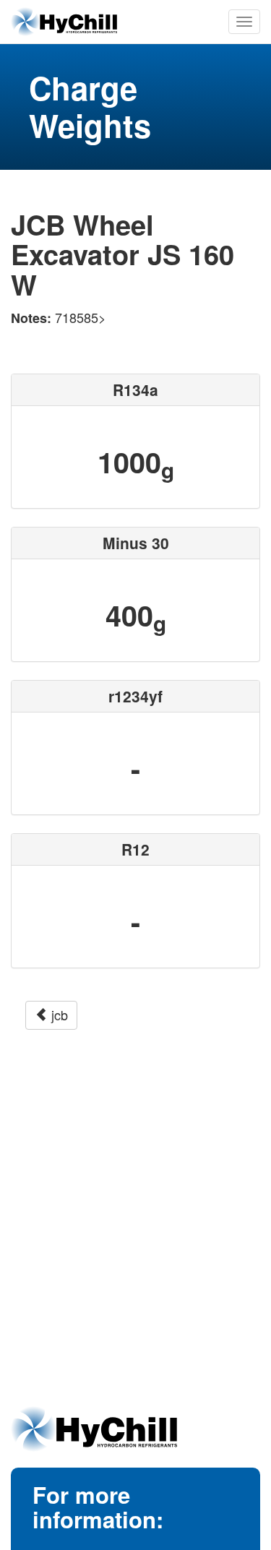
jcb (58, 1014)
